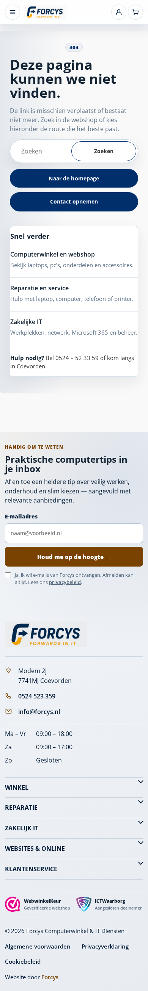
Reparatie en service (39, 288)
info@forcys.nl (39, 712)
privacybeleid (65, 582)
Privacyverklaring (105, 946)
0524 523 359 (36, 696)
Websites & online (35, 848)
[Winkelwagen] (135, 12)
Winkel (16, 787)
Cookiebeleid (23, 961)
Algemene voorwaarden (38, 946)
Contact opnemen (74, 201)
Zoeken (104, 151)
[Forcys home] (46, 634)
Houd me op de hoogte (74, 556)
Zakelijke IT (26, 322)
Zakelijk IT (21, 828)
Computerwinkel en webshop (52, 254)
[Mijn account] (118, 12)
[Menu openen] (12, 12)
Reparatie (21, 807)
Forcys (49, 977)
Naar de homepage (74, 178)
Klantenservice (31, 869)
